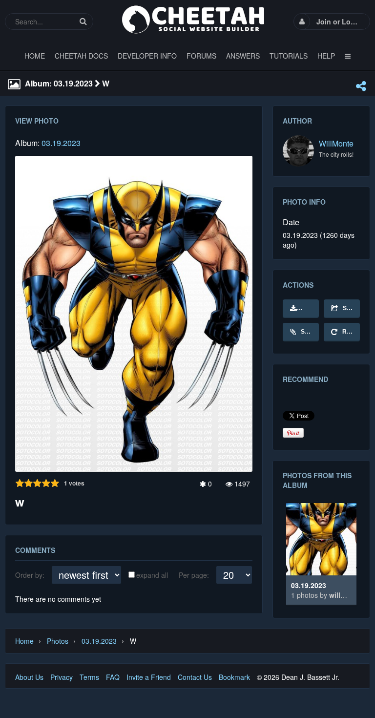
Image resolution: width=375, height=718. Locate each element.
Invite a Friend (148, 677)
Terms (89, 677)
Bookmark (234, 677)
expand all (152, 575)
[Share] (361, 86)
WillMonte (336, 143)
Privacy (61, 677)
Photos (57, 641)
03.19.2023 (61, 142)
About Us (29, 677)
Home (24, 641)
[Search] (83, 21)
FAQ (113, 677)
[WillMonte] (298, 151)
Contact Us (195, 677)
